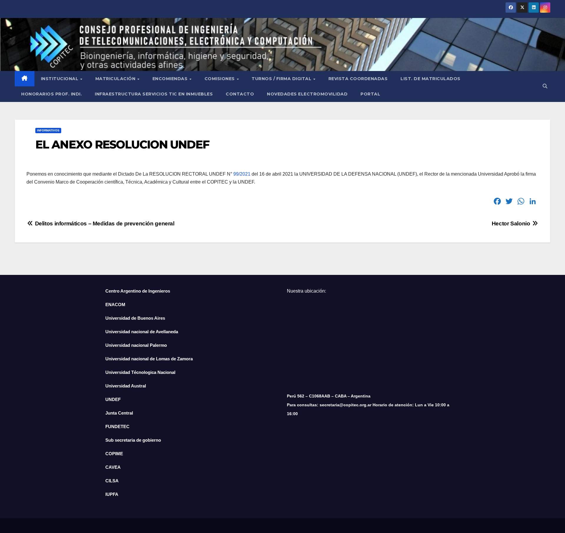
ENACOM (115, 304)
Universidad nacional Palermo (136, 345)
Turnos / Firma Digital (282, 78)
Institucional (60, 78)
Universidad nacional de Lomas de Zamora (149, 358)
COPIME (114, 453)
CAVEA (113, 467)
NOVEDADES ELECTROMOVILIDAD (307, 94)
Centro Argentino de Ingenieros (137, 290)
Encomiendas (170, 78)
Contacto (240, 94)
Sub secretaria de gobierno (133, 440)
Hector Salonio (511, 223)
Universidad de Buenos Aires (135, 318)
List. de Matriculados (431, 78)
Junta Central (119, 412)
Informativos (48, 130)
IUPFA (111, 494)
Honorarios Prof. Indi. (51, 94)
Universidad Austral (125, 385)
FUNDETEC (117, 426)
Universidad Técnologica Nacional (140, 372)
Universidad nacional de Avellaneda (141, 331)
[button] (545, 86)
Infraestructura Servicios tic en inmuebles (154, 94)
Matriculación (116, 78)
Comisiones (220, 78)
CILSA (112, 480)
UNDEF (113, 399)
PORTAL (370, 94)
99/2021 (241, 173)
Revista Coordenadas (358, 78)
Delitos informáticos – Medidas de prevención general (104, 223)
